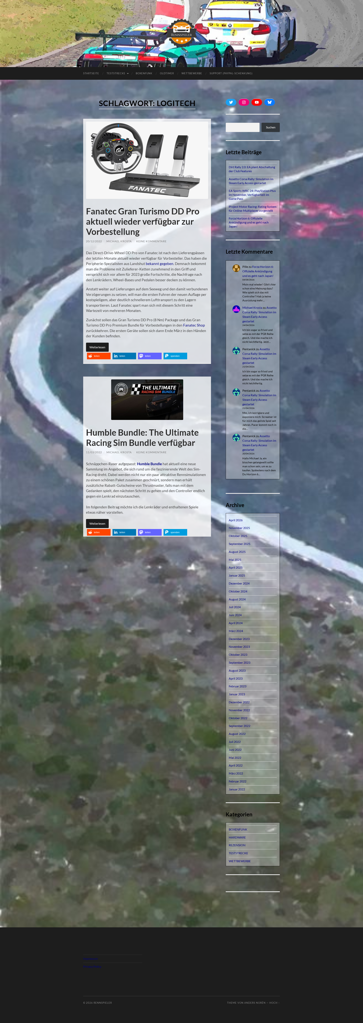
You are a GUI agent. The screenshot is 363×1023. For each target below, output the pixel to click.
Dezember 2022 (239, 702)
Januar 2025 (237, 575)
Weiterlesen (97, 347)
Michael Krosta (119, 241)
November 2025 (239, 528)
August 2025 (237, 551)
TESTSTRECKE (116, 73)
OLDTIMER (167, 73)
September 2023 (239, 662)
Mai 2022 (235, 757)
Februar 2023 (237, 686)
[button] (99, 356)
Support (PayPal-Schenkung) (231, 73)
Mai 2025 (235, 559)
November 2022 (239, 710)
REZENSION (237, 845)
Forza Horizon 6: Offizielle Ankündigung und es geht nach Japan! (249, 222)
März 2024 (236, 631)
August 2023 (237, 670)
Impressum (90, 958)
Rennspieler (103, 1002)
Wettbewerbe (192, 73)
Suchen (270, 127)
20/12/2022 (94, 241)
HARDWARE (237, 837)
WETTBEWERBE (240, 861)
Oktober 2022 (238, 718)
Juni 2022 (235, 749)
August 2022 (237, 733)
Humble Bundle (149, 464)
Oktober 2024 (238, 591)
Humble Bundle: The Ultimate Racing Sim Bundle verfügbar (142, 437)
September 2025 (239, 543)
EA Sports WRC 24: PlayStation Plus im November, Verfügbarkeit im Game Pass (252, 194)
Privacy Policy (92, 966)
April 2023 (236, 678)
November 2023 (239, 646)
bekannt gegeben (159, 263)
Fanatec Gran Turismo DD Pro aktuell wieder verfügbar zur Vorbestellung (142, 221)
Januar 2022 (237, 789)
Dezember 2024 (239, 583)
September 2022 (239, 726)
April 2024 (236, 623)
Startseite (91, 73)
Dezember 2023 (239, 639)
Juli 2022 (235, 741)
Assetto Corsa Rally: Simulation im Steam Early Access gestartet (251, 181)
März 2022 (236, 773)
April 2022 (236, 765)
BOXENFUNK (144, 73)
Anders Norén (255, 1002)
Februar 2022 (237, 781)
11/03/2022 (94, 452)
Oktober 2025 (238, 536)
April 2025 (236, 567)
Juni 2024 (235, 615)
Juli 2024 (235, 607)
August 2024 (237, 599)
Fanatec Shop (194, 325)
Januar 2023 (237, 694)
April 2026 (236, 520)
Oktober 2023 (238, 654)
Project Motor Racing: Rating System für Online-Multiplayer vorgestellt (252, 208)
